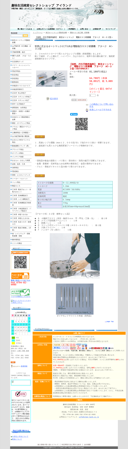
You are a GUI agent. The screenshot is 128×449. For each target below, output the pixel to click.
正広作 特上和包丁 (19, 93)
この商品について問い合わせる (101, 105)
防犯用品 (15, 78)
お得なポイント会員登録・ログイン (50, 29)
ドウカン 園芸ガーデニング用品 (21, 128)
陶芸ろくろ (16, 186)
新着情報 (24, 366)
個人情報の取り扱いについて (48, 444)
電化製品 (15, 171)
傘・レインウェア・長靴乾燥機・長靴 (21, 235)
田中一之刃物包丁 (18, 104)
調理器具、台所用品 (19, 108)
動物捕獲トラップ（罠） (21, 146)
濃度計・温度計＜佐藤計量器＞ (21, 112)
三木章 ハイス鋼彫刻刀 (20, 199)
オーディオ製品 (18, 153)
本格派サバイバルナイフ (21, 86)
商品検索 (14, 33)
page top (110, 321)
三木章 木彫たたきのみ (20, 218)
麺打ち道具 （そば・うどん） (21, 57)
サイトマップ (110, 29)
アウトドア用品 (18, 149)
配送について (17, 439)
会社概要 (87, 444)
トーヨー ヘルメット (20, 179)
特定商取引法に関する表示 (71, 444)
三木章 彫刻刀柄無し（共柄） (21, 229)
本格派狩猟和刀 (18, 89)
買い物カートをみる (25, 29)
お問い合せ (84, 29)
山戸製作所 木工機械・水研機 (21, 47)
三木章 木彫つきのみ (20, 214)
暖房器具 (15, 82)
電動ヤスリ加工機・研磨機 (79, 33)
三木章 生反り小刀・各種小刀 (21, 223)
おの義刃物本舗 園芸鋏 (20, 136)
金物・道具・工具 (18, 164)
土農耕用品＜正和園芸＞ (21, 133)
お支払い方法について (20, 436)
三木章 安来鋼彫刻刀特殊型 (21, 204)
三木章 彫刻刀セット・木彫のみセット (21, 191)
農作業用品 (16, 240)
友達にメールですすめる (100, 109)
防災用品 (15, 75)
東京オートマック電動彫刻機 (21, 41)
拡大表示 (54, 98)
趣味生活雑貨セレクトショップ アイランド (41, 5)
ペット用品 (16, 182)
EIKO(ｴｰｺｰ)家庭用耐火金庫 (21, 118)
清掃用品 (15, 168)
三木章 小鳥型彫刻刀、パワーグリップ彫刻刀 (21, 210)
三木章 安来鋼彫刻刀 (20, 195)
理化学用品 (16, 71)
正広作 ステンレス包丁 (20, 100)
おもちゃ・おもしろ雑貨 (21, 160)
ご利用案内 (71, 29)
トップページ (38, 33)
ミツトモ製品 (17, 243)
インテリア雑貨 (18, 157)
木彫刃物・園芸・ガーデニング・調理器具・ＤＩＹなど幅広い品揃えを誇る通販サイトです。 (45, 9)
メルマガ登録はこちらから (20, 296)
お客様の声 (97, 29)
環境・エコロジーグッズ (21, 175)
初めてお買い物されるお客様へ (21, 431)
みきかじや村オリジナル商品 (21, 141)
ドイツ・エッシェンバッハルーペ (21, 66)
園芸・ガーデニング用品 (21, 123)
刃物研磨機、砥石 (18, 52)
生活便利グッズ (18, 62)
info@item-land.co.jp (89, 417)
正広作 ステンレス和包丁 (21, 97)
